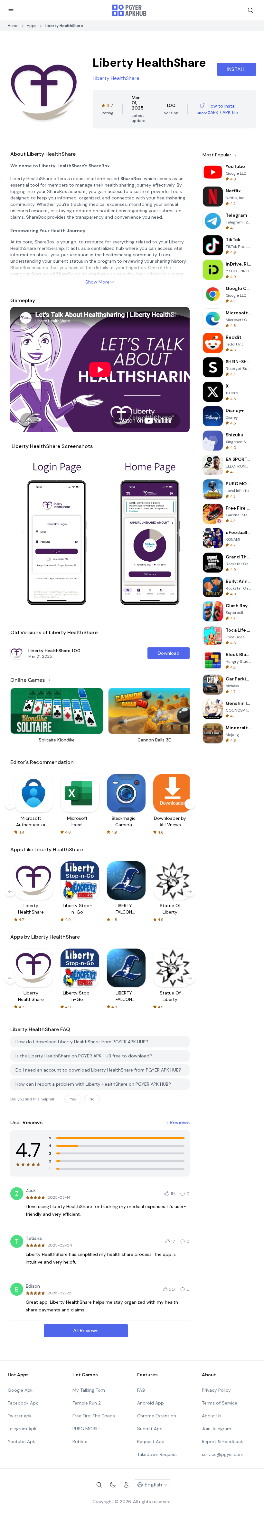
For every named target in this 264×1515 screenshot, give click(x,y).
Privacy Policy (216, 1390)
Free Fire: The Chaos (93, 1416)
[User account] (126, 1485)
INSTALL (236, 69)
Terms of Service (219, 1403)
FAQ (141, 1390)
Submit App (150, 1429)
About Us (212, 1416)
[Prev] (22, 533)
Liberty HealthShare (116, 78)
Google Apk (20, 1390)
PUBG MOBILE (86, 1429)
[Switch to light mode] (112, 1485)
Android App (150, 1403)
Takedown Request (157, 1454)
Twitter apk (20, 1416)
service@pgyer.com (222, 1454)
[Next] (177, 533)
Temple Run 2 (86, 1403)
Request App (151, 1441)
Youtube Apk (21, 1441)
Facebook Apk (23, 1403)
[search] (250, 10)
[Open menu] (11, 9)
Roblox (79, 1441)
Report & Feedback (222, 1441)
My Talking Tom (88, 1390)
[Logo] (129, 10)
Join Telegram (216, 1429)
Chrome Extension (156, 1416)
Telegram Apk (22, 1429)
